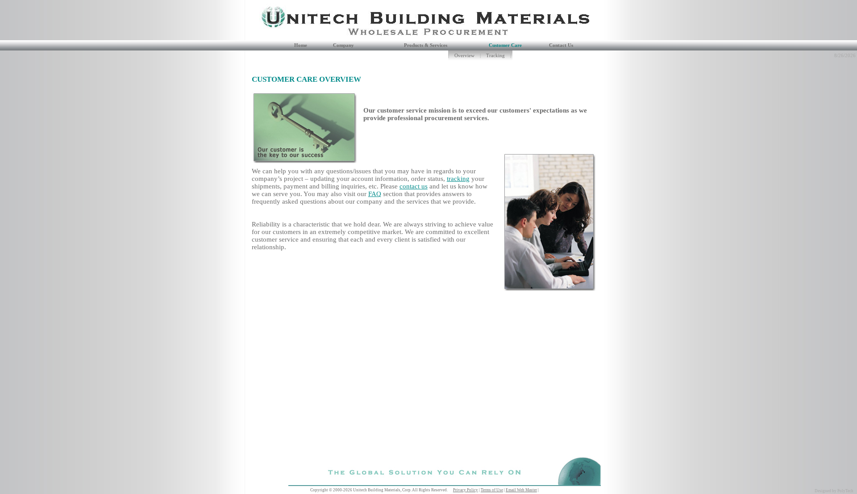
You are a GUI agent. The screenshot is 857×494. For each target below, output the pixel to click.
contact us (413, 186)
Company (343, 45)
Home (300, 45)
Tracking (495, 55)
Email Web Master (521, 490)
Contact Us (561, 45)
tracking (458, 178)
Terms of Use (492, 490)
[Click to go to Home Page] (265, 38)
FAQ (374, 193)
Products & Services (425, 45)
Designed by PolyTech (834, 491)
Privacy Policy (465, 490)
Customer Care (505, 45)
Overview (464, 55)
